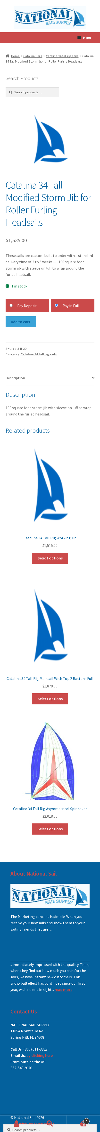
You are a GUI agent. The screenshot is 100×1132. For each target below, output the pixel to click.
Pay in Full (71, 305)
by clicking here (39, 1055)
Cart (77, 1119)
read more (63, 989)
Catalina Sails (32, 56)
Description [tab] (15, 377)
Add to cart (20, 321)
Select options (50, 558)
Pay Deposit (27, 305)
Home (15, 56)
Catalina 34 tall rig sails (62, 56)
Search (50, 1124)
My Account (16, 1124)
